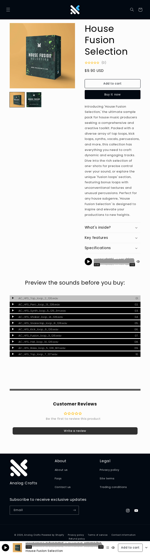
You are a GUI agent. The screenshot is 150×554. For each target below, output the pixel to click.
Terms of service (98, 535)
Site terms (107, 478)
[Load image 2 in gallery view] (34, 99)
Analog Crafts (32, 535)
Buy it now (112, 94)
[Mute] (138, 261)
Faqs (58, 478)
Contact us (63, 487)
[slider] (114, 261)
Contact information (123, 535)
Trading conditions (113, 487)
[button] (8, 9)
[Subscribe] (74, 510)
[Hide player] (146, 547)
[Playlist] (107, 547)
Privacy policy (109, 470)
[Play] (88, 261)
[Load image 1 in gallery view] (17, 99)
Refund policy (77, 538)
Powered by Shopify (53, 535)
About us (61, 470)
